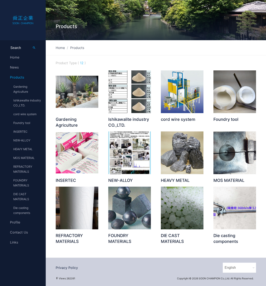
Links (14, 242)
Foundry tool (21, 123)
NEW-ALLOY (21, 140)
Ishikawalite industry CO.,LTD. (27, 103)
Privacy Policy (67, 268)
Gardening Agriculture (20, 89)
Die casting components (21, 210)
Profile (15, 222)
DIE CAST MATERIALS (21, 196)
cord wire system (25, 114)
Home (14, 57)
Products (17, 77)
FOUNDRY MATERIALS (21, 183)
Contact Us (19, 232)
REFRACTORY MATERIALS (22, 169)
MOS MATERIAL (24, 158)
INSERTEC (20, 131)
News (14, 67)
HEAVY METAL (23, 149)
